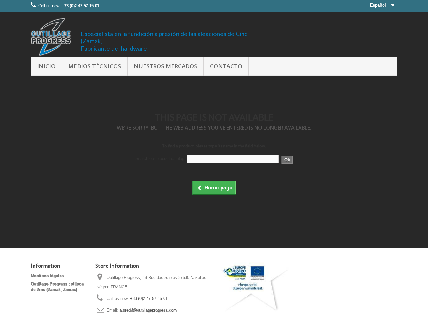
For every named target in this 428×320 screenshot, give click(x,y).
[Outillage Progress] (51, 37)
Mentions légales (47, 275)
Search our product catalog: (160, 158)
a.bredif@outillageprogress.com (148, 310)
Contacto (226, 66)
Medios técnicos (94, 66)
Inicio (46, 66)
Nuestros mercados (165, 66)
